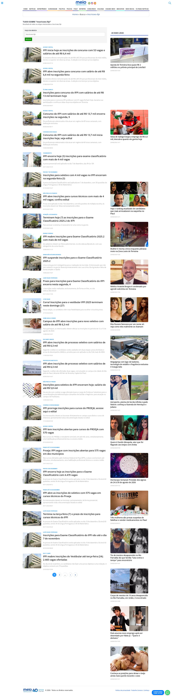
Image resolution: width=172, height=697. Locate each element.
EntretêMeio (41, 9)
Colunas (100, 9)
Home (25, 9)
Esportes (82, 9)
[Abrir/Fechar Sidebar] (2, 3)
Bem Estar (120, 9)
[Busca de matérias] (170, 3)
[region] (129, 91)
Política (62, 9)
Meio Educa (130, 9)
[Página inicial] (81, 2)
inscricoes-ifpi (93, 14)
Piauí (75, 9)
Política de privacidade (122, 690)
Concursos (91, 9)
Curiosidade (52, 9)
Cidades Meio (110, 9)
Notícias (32, 9)
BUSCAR (28, 39)
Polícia (69, 9)
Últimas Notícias (142, 9)
